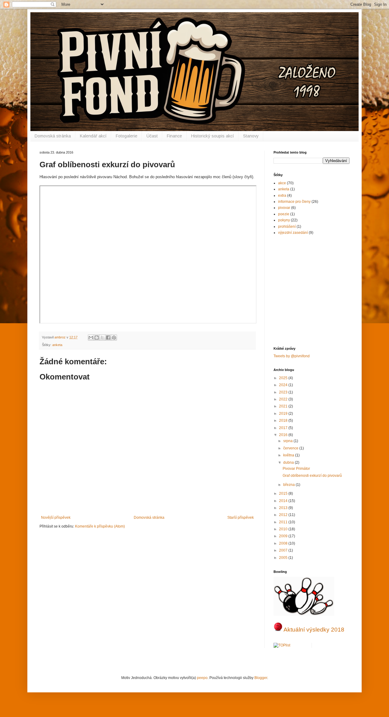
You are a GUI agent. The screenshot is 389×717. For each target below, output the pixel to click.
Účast (152, 135)
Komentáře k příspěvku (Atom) (100, 526)
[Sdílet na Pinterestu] (114, 337)
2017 (283, 428)
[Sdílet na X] (102, 337)
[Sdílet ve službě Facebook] (108, 337)
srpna (288, 441)
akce (282, 183)
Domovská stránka (53, 135)
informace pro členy (294, 201)
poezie (283, 214)
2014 (283, 501)
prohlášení (287, 226)
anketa (57, 345)
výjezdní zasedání (293, 232)
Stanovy (251, 135)
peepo (202, 678)
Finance (174, 135)
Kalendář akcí (93, 135)
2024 (283, 385)
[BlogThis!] (97, 337)
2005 (283, 558)
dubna (289, 462)
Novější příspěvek (56, 517)
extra (282, 195)
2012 (283, 515)
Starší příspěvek (240, 517)
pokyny (284, 220)
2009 (283, 536)
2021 (283, 406)
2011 (283, 522)
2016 (283, 435)
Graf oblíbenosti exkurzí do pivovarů (312, 475)
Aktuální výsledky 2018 (314, 629)
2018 (283, 420)
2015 (283, 493)
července (291, 448)
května (289, 455)
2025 (283, 378)
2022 (283, 399)
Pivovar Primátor (296, 468)
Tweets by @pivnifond (292, 356)
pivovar (284, 208)
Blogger (260, 678)
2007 (283, 550)
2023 (283, 392)
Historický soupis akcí (212, 135)
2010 (283, 529)
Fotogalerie (126, 135)
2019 (283, 413)
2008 (283, 543)
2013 (283, 508)
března (289, 485)
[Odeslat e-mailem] (91, 337)
